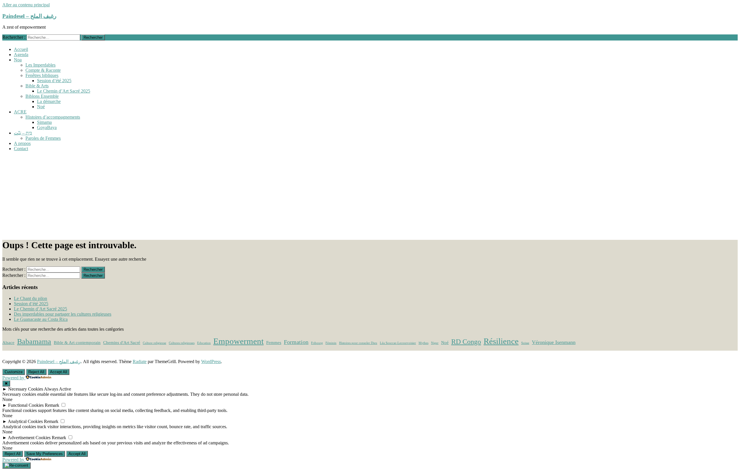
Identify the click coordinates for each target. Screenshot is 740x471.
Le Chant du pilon (30, 298)
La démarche (49, 101)
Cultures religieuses (182, 343)
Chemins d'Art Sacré (121, 342)
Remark (52, 405)
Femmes (273, 342)
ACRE (20, 111)
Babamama (34, 341)
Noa (18, 59)
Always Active (57, 389)
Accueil (21, 49)
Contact (21, 148)
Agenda (21, 54)
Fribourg (317, 343)
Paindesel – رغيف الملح (29, 16)
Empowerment (238, 341)
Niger (435, 343)
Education (204, 343)
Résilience (501, 341)
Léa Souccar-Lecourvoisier (398, 343)
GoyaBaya (47, 127)
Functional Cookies (26, 405)
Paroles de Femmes (43, 138)
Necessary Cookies (25, 389)
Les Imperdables (40, 64)
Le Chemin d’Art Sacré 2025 (63, 91)
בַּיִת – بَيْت (23, 132)
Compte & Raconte (43, 70)
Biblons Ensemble (42, 96)
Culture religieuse (154, 343)
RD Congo (466, 341)
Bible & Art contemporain (77, 342)
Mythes (423, 343)
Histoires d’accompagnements (52, 117)
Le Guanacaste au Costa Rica (41, 319)
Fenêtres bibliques (41, 75)
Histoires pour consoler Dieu (358, 343)
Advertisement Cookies (29, 437)
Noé (41, 106)
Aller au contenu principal (26, 4)
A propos (22, 143)
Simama (44, 122)
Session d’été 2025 (54, 80)
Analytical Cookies (25, 421)
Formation (296, 342)
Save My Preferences (44, 454)
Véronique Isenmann (554, 342)
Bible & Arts (37, 85)
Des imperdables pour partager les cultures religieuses (62, 314)
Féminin (330, 343)
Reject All (36, 372)
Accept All (58, 372)
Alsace (8, 342)
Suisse (525, 343)
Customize (14, 372)
